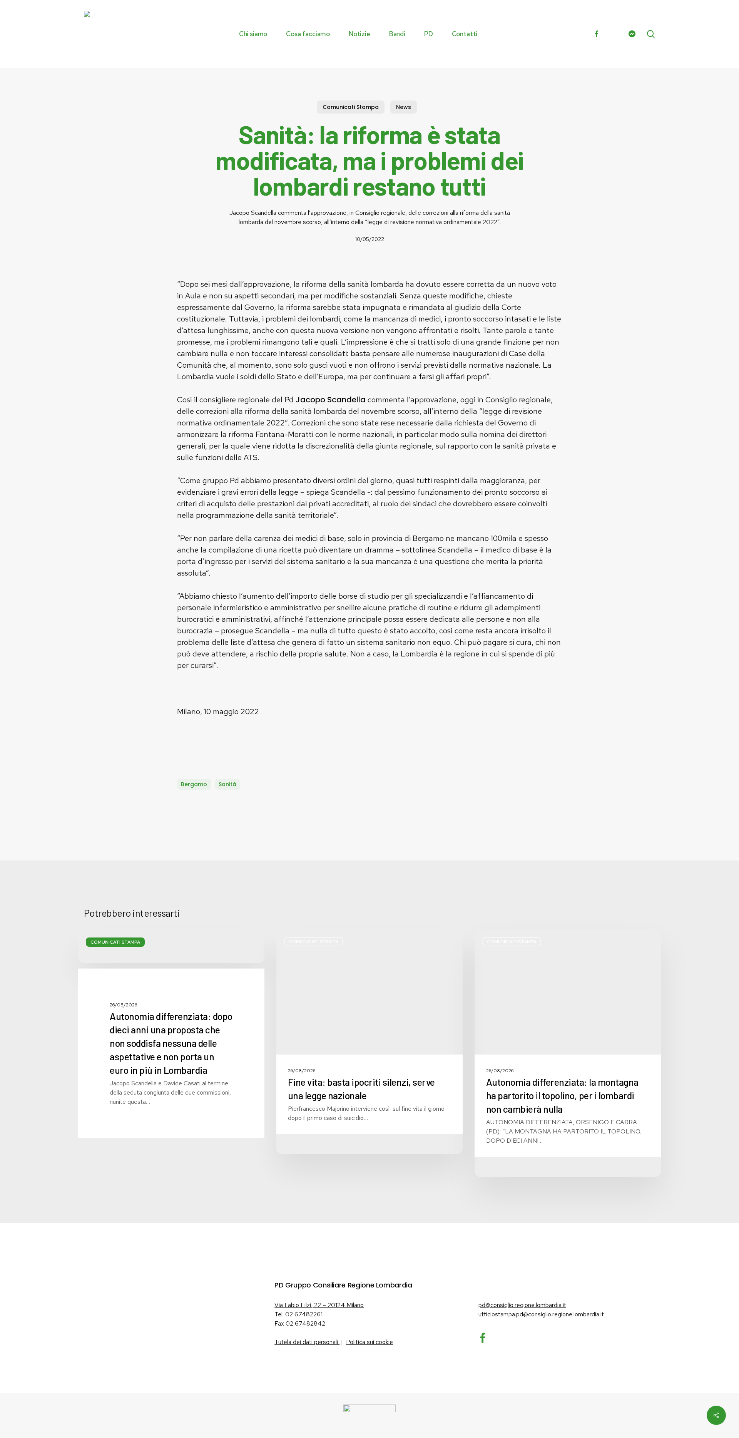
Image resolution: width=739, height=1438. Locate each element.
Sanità (227, 784)
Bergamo (194, 784)
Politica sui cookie (369, 1342)
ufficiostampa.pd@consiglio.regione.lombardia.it (541, 1314)
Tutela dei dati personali (306, 1342)
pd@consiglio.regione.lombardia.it (522, 1305)
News (403, 107)
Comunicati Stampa (351, 107)
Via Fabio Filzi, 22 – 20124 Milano (319, 1305)
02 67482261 (304, 1314)
